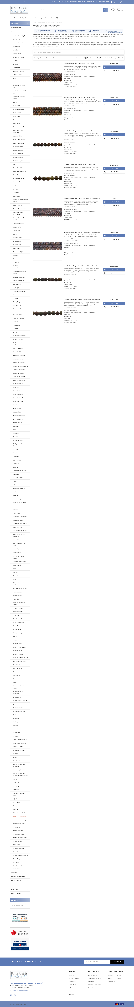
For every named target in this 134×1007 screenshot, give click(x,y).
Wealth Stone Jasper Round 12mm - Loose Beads (79, 165)
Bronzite (15, 164)
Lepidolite (16, 474)
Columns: (79, 58)
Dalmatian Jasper (18, 259)
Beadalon (111, 975)
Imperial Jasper (18, 419)
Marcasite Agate (18, 499)
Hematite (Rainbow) (19, 398)
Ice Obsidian (17, 412)
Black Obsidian (17, 136)
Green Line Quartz (18, 359)
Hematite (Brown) (18, 391)
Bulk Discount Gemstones (17, 867)
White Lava (16, 827)
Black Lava (16, 116)
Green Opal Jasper (19, 362)
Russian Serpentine (19, 711)
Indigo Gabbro (17, 422)
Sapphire (16, 718)
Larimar (15, 467)
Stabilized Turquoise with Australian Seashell (20, 774)
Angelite (15, 50)
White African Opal (19, 823)
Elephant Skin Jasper (19, 291)
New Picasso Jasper (19, 562)
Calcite (15, 185)
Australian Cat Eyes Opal (19, 86)
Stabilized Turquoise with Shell (19, 765)
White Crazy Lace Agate (20, 820)
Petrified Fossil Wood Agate (19, 584)
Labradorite (16, 456)
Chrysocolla (17, 227)
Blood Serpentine (18, 143)
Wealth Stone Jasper (19, 816)
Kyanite (15, 453)
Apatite (15, 60)
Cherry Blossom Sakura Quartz (20, 201)
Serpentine (16, 729)
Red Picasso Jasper (19, 672)
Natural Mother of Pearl (20, 540)
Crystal (15, 255)
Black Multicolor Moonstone (18, 131)
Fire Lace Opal (17, 314)
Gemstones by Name (94, 978)
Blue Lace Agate (18, 154)
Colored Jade (17, 241)
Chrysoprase (17, 230)
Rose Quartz (17, 697)
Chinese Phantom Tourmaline (18, 213)
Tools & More (15, 885)
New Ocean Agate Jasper (18, 557)
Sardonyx (16, 722)
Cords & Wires (16, 881)
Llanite (15, 481)
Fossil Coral (16, 325)
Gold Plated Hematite (19, 336)
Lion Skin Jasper (18, 478)
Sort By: (36, 58)
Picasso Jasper (18, 592)
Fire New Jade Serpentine (17, 310)
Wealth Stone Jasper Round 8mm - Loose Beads (79, 97)
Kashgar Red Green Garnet (19, 445)
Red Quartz (16, 675)
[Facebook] (11, 995)
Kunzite (15, 449)
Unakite (15, 809)
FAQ (57, 18)
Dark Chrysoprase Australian (19, 267)
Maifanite (16, 492)
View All (119, 978)
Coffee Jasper (17, 237)
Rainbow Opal (17, 650)
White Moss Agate (18, 834)
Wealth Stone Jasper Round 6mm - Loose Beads (79, 63)
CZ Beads (16, 262)
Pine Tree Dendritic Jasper (19, 604)
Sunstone (16, 782)
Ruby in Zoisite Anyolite (20, 701)
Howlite (15, 405)
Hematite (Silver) (18, 401)
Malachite (16, 495)
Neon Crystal (17, 552)
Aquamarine (17, 68)
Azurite (15, 102)
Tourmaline (16, 802)
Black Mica (16, 123)
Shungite (16, 736)
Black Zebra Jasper (19, 139)
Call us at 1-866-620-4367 (20, 990)
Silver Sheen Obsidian (19, 743)
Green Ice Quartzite (19, 355)
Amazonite (16, 46)
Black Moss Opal (18, 127)
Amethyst (16, 64)
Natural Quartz (17, 549)
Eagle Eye (16, 288)
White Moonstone (18, 830)
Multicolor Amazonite (19, 516)
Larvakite (16, 463)
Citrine (15, 234)
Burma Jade (16, 182)
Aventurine (16, 82)
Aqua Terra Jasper (18, 71)
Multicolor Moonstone (20, 524)
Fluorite (15, 321)
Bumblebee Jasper (19, 178)
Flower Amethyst (18, 318)
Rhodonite (16, 682)
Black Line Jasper (18, 120)
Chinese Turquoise (18, 223)
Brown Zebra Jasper (19, 175)
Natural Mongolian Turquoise (19, 535)
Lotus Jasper (17, 485)
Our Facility (38, 18)
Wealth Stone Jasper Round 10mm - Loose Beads (79, 131)
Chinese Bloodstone (19, 209)
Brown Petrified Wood (19, 171)
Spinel (15, 757)
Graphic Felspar (18, 348)
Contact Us (48, 18)
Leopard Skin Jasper (19, 470)
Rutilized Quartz (18, 715)
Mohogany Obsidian (19, 502)
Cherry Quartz (17, 205)
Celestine (16, 192)
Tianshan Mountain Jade (19, 794)
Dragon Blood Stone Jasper (19, 272)
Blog (70, 991)
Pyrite (15, 640)
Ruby (14, 704)
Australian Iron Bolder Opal (20, 92)
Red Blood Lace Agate (19, 661)
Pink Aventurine (18, 608)
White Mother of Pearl (20, 838)
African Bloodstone (19, 43)
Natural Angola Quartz (20, 531)
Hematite (16, 387)
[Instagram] (14, 995)
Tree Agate (16, 806)
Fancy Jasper (17, 302)
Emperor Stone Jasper (20, 295)
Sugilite (15, 779)
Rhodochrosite (17, 679)
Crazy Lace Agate (18, 252)
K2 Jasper (16, 437)
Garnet (15, 332)
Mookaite (16, 506)
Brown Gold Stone (18, 168)
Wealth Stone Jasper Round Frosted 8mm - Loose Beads (82, 232)
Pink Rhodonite (18, 619)
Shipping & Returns (25, 18)
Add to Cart (115, 67)
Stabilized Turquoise (19, 761)
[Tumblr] (18, 995)
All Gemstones (92, 975)
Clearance (14, 889)
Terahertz (16, 786)
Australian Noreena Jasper (19, 97)
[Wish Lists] (113, 9)
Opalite (15, 572)
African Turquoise (18, 57)
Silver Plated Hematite (20, 739)
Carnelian (16, 189)
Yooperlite (16, 862)
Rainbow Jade (17, 643)
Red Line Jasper (18, 668)
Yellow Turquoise (18, 859)
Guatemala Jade (18, 384)
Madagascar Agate (19, 488)
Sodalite (15, 754)
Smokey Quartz (18, 746)
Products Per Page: (111, 58)
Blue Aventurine (18, 146)
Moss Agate (16, 513)
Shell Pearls (16, 732)
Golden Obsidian (18, 339)
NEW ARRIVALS (16, 893)
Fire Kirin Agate (17, 305)
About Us (12, 18)
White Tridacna (17, 841)
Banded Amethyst (18, 109)
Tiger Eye (15, 799)
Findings (14, 872)
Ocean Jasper (17, 565)
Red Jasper (16, 665)
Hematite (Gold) (18, 394)
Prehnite (15, 636)
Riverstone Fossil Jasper (18, 687)
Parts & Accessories (18, 876)
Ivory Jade (16, 426)
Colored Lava (17, 245)
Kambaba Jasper (18, 440)
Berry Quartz (17, 113)
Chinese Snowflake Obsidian (19, 219)
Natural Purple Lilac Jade (19, 544)
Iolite (14, 430)
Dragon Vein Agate (19, 277)
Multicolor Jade (18, 520)
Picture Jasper (17, 595)
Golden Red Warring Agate (19, 344)
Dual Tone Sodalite (18, 281)
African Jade (17, 53)
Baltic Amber (17, 106)
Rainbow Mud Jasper (19, 647)
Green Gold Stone (18, 352)
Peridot (15, 579)
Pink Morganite (18, 612)
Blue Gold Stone (18, 150)
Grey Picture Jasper (19, 380)
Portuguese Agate (18, 633)
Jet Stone (16, 433)
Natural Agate (17, 527)
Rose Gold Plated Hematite (18, 692)
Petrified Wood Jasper (20, 588)
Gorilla (119, 975)
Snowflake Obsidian (19, 750)
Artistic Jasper (17, 75)
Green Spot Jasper (19, 369)
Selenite (15, 725)
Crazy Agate (16, 248)
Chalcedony (16, 196)
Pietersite (16, 599)
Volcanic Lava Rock (19, 813)
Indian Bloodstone (19, 415)
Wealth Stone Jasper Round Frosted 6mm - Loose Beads (82, 198)
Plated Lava (16, 626)
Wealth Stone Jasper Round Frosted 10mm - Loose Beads (82, 266)
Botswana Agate (18, 161)
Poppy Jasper (17, 629)
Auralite (15, 78)
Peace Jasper (17, 576)
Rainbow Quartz (18, 654)
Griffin (110, 978)
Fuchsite (15, 329)
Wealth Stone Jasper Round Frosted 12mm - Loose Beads (82, 299)
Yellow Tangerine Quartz (20, 855)
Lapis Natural (17, 460)
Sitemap (71, 994)
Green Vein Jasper (18, 373)
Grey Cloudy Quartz (19, 377)
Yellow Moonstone (18, 848)
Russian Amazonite (19, 708)
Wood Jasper (17, 845)
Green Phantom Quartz (20, 366)
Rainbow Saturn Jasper (20, 658)
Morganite (16, 509)
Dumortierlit (17, 284)
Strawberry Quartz (19, 770)
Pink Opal (16, 615)
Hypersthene (17, 408)
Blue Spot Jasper (18, 157)
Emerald (15, 298)
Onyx (14, 569)
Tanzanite (16, 789)
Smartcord (111, 981)
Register (121, 2)
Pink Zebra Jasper (18, 622)
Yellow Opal (16, 852)
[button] (20, 944)
